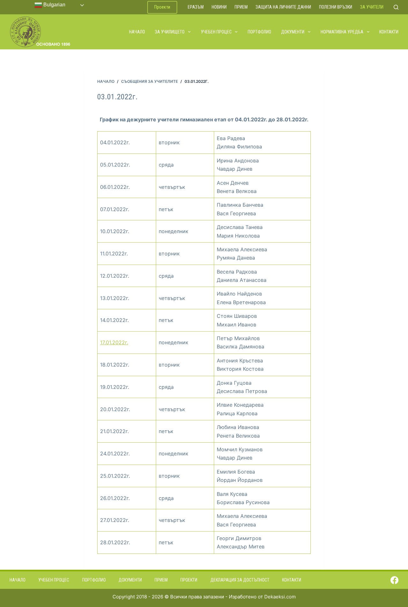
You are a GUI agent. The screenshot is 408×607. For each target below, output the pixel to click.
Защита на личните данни (283, 7)
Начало (137, 31)
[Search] (396, 7)
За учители (371, 7)
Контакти (388, 31)
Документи (292, 31)
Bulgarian (53, 4)
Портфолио (259, 31)
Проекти (162, 7)
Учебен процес (216, 31)
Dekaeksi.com (280, 597)
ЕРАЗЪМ (196, 7)
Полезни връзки (335, 7)
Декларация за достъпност (239, 579)
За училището (170, 31)
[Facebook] (394, 580)
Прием (241, 7)
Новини (219, 7)
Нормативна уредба (342, 31)
